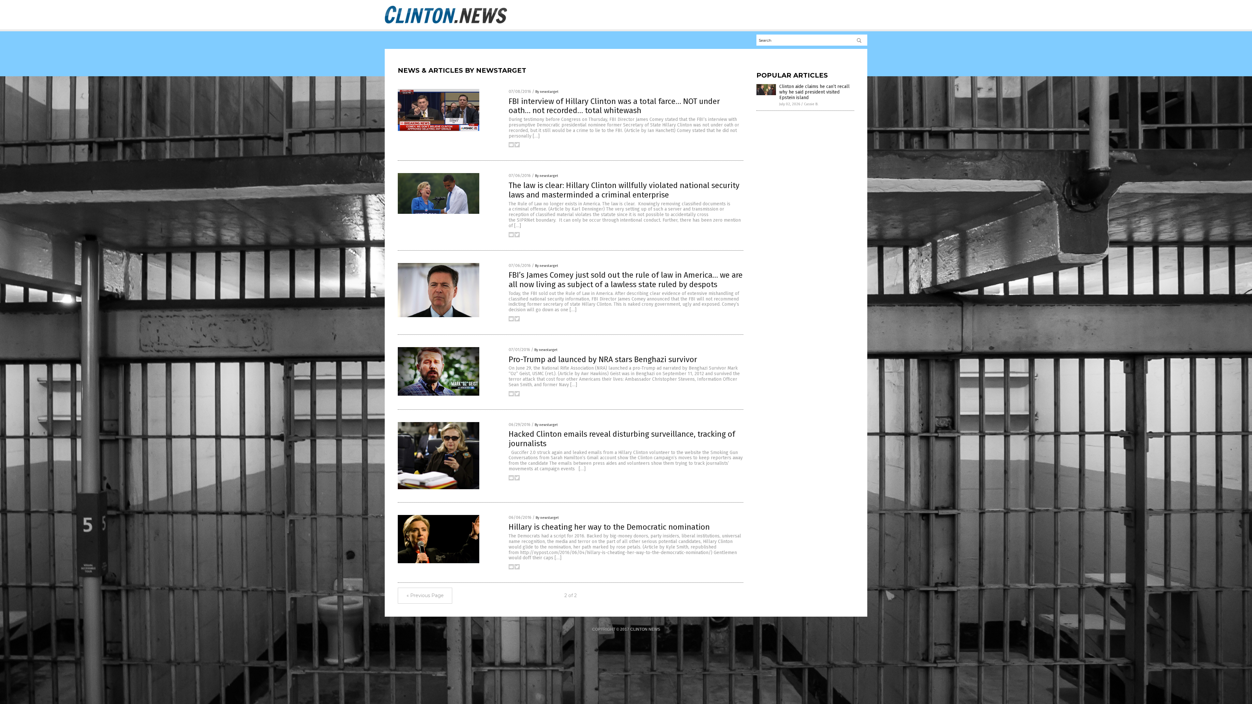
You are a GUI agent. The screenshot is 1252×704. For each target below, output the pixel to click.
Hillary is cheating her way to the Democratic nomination (609, 527)
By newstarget (547, 92)
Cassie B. (811, 104)
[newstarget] (446, 23)
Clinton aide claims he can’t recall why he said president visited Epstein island (814, 92)
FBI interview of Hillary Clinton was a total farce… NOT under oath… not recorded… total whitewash (614, 106)
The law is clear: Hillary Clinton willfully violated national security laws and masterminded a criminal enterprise (624, 190)
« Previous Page (425, 595)
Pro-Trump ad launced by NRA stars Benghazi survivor (603, 359)
